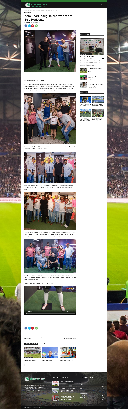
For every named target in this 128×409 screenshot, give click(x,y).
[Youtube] (102, 1)
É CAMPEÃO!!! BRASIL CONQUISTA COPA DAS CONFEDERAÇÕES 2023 (97, 106)
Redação (28, 22)
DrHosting (43, 407)
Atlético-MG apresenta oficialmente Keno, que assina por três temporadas (95, 84)
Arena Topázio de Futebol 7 (67, 381)
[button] (102, 5)
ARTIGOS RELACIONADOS (31, 343)
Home (55, 5)
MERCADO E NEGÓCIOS (88, 57)
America (94, 116)
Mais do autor (42, 343)
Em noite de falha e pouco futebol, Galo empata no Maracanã (36, 337)
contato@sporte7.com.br (35, 395)
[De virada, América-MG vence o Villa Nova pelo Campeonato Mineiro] (83, 70)
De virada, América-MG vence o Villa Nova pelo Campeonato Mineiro (95, 70)
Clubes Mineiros (80, 5)
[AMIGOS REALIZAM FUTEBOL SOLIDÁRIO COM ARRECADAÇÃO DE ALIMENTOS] (85, 113)
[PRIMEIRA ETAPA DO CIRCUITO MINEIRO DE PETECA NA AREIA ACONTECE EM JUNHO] (68, 352)
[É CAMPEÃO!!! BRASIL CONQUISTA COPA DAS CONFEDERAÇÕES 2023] (98, 99)
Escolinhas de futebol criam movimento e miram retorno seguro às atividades (67, 398)
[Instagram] (100, 1)
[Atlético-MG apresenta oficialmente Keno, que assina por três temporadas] (83, 84)
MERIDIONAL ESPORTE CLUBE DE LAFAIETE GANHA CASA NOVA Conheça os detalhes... (68, 390)
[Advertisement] (50, 76)
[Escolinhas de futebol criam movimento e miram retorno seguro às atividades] (55, 398)
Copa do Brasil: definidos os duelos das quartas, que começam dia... (85, 106)
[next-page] (28, 365)
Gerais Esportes (93, 5)
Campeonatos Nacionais (84, 102)
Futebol (70, 5)
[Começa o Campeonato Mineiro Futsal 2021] (83, 77)
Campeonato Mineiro (28, 357)
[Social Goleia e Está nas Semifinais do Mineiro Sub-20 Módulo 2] (32, 352)
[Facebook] (97, 1)
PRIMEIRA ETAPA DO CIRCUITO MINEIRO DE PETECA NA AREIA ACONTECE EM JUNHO (67, 361)
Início (25, 10)
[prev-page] (25, 365)
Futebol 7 (62, 5)
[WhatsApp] (36, 25)
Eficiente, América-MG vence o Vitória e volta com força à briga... (97, 119)
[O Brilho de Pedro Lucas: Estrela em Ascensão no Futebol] (50, 352)
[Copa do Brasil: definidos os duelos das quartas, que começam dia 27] (85, 99)
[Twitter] (29, 25)
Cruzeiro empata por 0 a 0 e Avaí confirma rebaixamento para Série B (65, 337)
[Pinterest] (32, 25)
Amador (44, 357)
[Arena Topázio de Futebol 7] (55, 383)
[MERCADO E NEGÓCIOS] (92, 46)
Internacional (95, 102)
